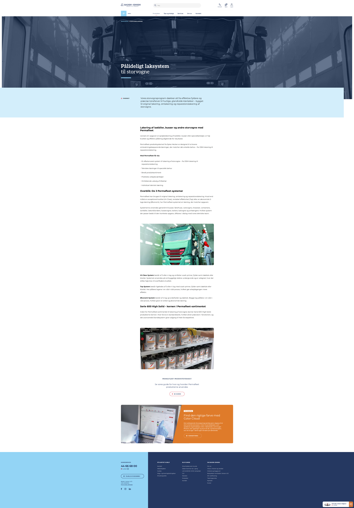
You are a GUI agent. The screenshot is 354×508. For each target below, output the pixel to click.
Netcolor (184, 476)
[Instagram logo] (125, 489)
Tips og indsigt (169, 13)
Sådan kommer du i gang (190, 468)
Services (180, 13)
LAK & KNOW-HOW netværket (191, 471)
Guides (159, 471)
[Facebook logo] (121, 489)
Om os (189, 13)
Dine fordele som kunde (189, 466)
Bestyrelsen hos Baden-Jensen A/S (217, 473)
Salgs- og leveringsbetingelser (166, 473)
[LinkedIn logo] (130, 489)
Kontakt (198, 13)
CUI (183, 473)
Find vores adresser (127, 484)
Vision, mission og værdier (215, 468)
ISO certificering (212, 476)
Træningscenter (212, 478)
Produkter (156, 13)
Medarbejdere (161, 468)
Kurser (209, 483)
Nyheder (209, 480)
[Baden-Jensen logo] (135, 5)
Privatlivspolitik (161, 476)
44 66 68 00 (129, 466)
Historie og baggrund (213, 471)
